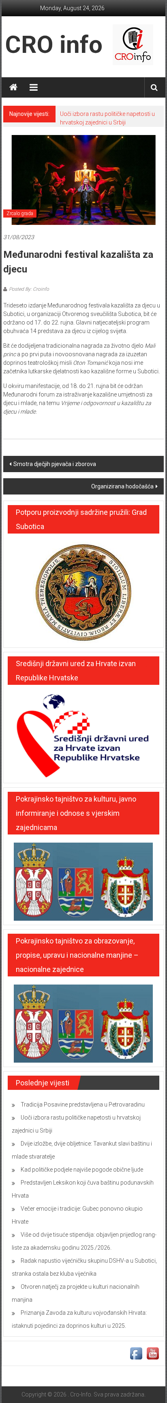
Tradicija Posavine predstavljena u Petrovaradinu (83, 1104)
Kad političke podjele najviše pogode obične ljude (82, 1169)
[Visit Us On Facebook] (136, 1352)
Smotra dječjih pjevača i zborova (54, 464)
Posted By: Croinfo (29, 289)
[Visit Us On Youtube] (152, 1352)
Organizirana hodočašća (122, 486)
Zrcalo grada (19, 213)
